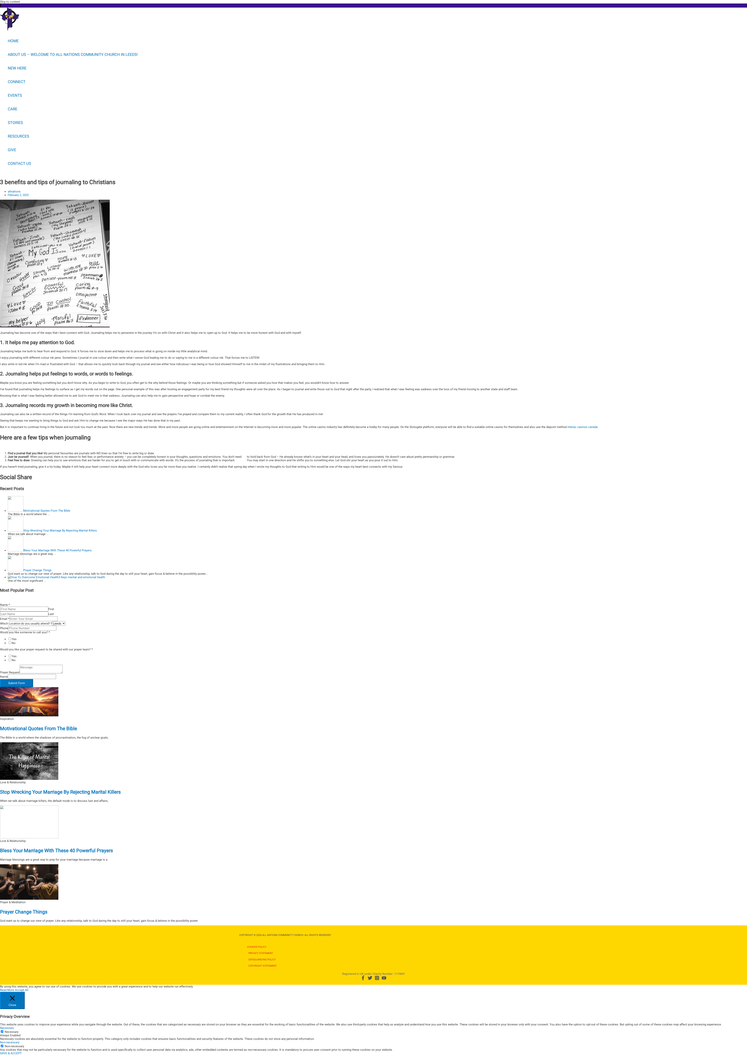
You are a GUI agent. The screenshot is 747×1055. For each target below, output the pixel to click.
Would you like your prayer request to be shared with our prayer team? (46, 649)
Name (5, 605)
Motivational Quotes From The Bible (38, 728)
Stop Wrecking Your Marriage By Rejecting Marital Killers (60, 792)
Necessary (11, 1032)
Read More (7, 990)
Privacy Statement (260, 953)
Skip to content (10, 2)
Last (51, 614)
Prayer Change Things (23, 912)
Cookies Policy (257, 946)
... (48, 514)
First (51, 609)
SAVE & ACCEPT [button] (11, 1053)
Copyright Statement (262, 965)
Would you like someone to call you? (25, 632)
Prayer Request (10, 672)
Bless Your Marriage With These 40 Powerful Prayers (56, 850)
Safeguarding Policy (262, 959)
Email (4, 619)
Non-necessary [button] (9, 1042)
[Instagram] (377, 979)
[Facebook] (363, 979)
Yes (14, 639)
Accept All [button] (21, 990)
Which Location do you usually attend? (26, 623)
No (14, 643)
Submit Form (16, 683)
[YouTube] (384, 979)
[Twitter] (370, 979)
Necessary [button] (7, 1028)
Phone (4, 628)
